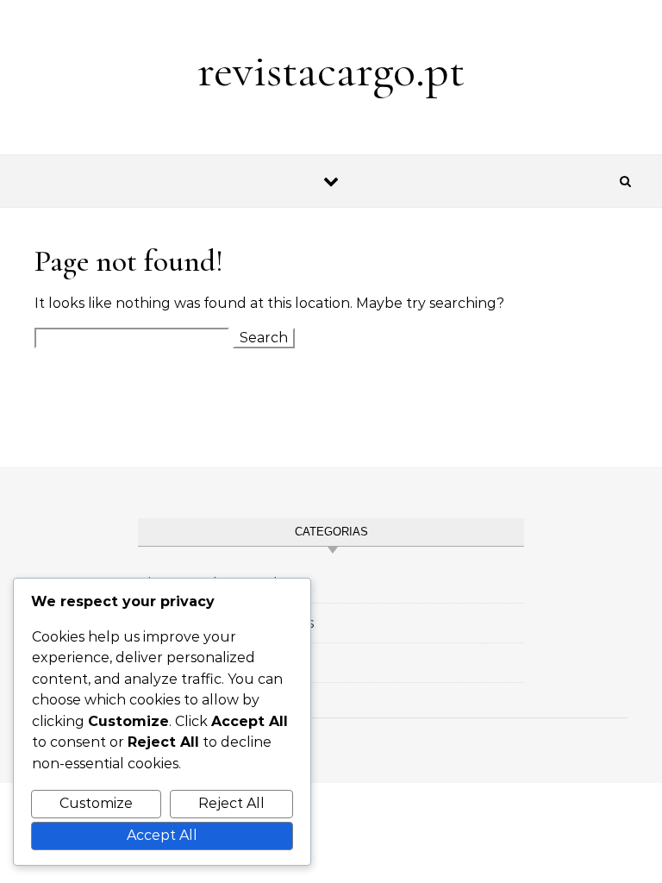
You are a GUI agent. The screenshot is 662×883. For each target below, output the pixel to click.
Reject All (231, 803)
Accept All (162, 835)
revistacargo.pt (331, 70)
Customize (96, 803)
